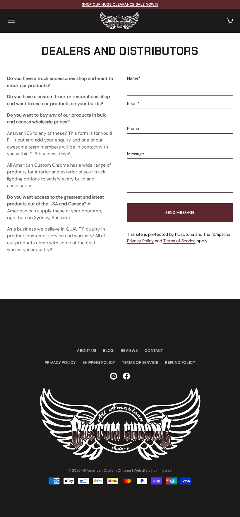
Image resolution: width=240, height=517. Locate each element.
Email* (133, 103)
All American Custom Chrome (106, 470)
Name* (133, 78)
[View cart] (230, 20)
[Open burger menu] (11, 20)
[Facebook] (126, 376)
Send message (180, 212)
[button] (230, 20)
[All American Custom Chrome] (119, 21)
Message (135, 154)
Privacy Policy (140, 241)
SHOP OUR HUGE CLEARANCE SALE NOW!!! (120, 4)
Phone (133, 129)
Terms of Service (179, 241)
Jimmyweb (163, 470)
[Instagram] (113, 376)
